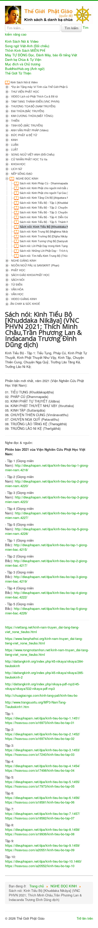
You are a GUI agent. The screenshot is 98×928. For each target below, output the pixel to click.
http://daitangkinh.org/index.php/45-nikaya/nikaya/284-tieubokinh (44, 663)
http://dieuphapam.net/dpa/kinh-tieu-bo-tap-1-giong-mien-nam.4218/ (47, 467)
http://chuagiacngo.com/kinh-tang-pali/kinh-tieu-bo (41, 695)
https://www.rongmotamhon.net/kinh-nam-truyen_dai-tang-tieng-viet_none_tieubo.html (47, 652)
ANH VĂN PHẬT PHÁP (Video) (29, 130)
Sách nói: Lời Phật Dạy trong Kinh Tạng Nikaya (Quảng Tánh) (57, 245)
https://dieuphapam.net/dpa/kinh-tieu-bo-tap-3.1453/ (42, 749)
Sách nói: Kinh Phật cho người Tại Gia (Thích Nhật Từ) (53, 192)
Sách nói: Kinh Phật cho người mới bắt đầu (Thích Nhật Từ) (56, 188)
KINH (14, 139)
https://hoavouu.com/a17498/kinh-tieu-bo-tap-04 (39, 770)
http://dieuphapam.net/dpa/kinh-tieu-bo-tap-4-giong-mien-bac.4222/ (46, 594)
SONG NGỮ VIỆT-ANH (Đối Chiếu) (32, 154)
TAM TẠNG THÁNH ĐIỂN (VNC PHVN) (35, 101)
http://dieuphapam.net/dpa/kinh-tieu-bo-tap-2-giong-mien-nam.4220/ (47, 483)
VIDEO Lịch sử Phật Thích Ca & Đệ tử (34, 96)
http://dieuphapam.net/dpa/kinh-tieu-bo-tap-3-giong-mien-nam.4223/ (47, 499)
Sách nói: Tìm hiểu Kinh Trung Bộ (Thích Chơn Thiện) (52, 255)
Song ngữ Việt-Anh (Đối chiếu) (27, 46)
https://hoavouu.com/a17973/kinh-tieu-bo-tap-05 (39, 786)
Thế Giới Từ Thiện (18, 73)
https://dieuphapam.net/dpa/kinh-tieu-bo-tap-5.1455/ (42, 781)
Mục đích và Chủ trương (22, 64)
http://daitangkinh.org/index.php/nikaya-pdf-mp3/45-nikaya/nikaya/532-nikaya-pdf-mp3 (42, 686)
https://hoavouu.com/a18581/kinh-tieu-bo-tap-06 (39, 802)
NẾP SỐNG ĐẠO (21, 173)
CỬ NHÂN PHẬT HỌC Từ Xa (28, 159)
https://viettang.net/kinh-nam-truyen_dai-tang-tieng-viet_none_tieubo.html (42, 629)
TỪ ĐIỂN (16, 284)
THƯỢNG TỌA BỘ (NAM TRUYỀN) (33, 106)
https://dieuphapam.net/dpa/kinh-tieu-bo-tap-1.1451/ (42, 718)
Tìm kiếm (71, 28)
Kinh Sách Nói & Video (21, 41)
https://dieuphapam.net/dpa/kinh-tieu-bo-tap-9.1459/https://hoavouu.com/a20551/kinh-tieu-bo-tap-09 (42, 847)
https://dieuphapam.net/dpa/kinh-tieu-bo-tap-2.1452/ (42, 734)
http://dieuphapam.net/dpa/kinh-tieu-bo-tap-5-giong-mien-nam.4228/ (47, 531)
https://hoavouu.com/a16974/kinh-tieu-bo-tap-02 (39, 738)
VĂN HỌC (17, 294)
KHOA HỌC (18, 164)
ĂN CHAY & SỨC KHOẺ (25, 303)
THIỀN (14, 120)
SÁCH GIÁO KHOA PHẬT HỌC (30, 275)
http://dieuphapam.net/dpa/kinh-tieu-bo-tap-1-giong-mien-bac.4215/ (46, 547)
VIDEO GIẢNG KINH (23, 298)
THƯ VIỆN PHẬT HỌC (24, 91)
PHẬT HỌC (17, 270)
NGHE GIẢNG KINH (23, 260)
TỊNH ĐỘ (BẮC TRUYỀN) (26, 125)
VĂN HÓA (16, 289)
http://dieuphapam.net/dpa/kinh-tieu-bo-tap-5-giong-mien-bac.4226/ (46, 610)
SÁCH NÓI (17, 279)
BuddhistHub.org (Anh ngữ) (24, 68)
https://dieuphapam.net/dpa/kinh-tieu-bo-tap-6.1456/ (42, 797)
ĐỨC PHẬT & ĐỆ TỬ (23, 135)
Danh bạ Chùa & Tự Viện (23, 59)
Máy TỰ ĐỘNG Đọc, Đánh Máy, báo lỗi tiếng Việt (41, 55)
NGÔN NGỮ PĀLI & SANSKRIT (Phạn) (34, 265)
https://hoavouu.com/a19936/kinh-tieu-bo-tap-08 (39, 834)
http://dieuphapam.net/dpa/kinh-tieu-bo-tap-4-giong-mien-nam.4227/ (47, 515)
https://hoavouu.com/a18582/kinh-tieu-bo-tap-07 (39, 818)
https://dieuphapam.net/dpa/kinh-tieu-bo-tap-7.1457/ (42, 813)
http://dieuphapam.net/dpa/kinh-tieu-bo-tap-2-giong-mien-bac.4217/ (46, 563)
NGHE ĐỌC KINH (26, 178)
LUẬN (14, 144)
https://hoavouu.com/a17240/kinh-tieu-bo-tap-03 (39, 754)
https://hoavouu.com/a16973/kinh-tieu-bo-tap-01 (39, 722)
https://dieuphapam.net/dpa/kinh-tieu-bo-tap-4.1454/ (42, 765)
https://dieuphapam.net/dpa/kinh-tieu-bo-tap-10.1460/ (43, 861)
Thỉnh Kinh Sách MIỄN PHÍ (25, 50)
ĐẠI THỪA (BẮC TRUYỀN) (27, 111)
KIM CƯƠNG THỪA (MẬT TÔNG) (31, 115)
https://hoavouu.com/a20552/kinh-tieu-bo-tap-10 (39, 865)
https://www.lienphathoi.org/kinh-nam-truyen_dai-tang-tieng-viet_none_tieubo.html (44, 640)
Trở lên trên (85, 918)
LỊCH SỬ (16, 168)
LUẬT (14, 149)
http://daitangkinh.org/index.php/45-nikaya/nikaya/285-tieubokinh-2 (44, 675)
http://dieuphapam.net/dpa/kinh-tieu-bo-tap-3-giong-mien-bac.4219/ (46, 579)
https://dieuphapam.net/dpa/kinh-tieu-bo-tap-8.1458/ (42, 829)
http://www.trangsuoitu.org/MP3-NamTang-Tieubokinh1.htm (35, 704)
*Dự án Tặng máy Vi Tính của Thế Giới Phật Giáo (40, 86)
